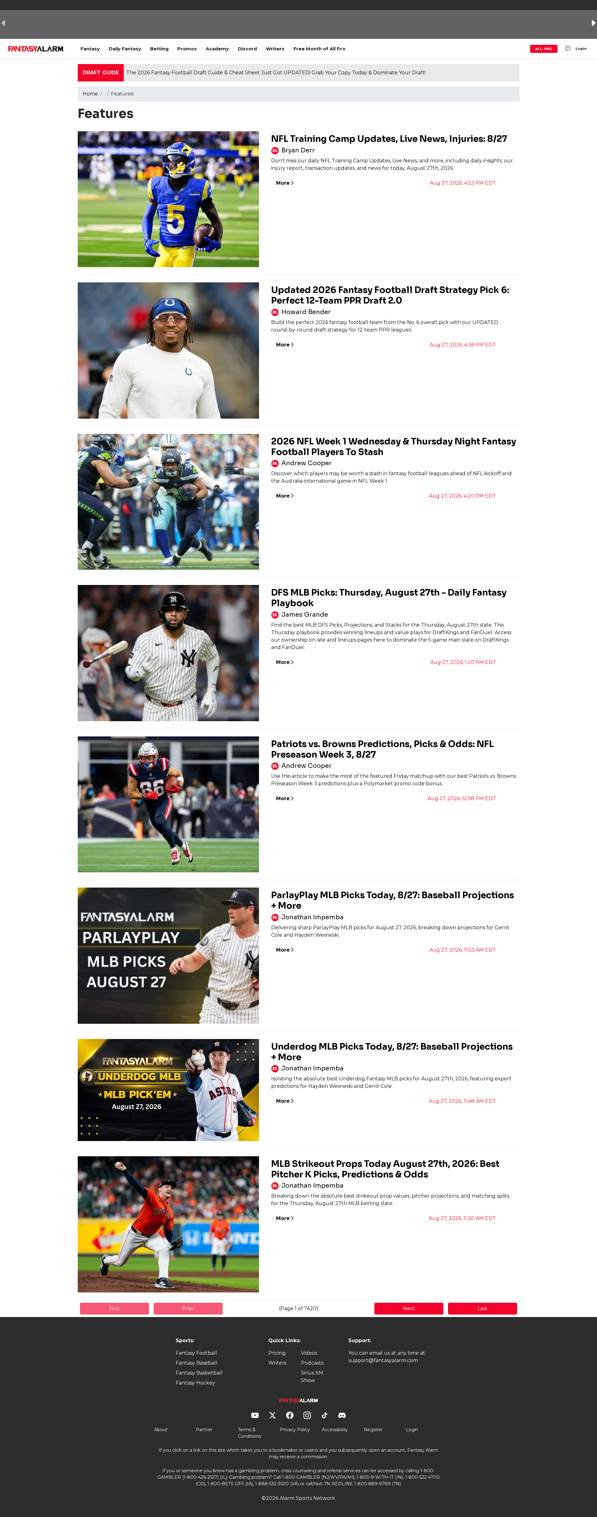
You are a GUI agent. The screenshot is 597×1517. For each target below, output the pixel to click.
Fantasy (90, 49)
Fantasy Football (196, 1353)
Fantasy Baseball (196, 1363)
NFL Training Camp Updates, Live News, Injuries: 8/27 (389, 138)
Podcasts (312, 1363)
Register (373, 1429)
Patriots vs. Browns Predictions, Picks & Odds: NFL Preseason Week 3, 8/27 (382, 749)
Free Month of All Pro (319, 49)
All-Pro (544, 49)
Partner (204, 1429)
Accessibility (335, 1429)
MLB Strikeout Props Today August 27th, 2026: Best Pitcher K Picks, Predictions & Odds (385, 1169)
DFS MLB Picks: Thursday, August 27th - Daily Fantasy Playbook (389, 598)
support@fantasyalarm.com (383, 1360)
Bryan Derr (298, 150)
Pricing (277, 1353)
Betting (159, 49)
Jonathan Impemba (312, 917)
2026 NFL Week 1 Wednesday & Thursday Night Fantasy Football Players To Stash (393, 446)
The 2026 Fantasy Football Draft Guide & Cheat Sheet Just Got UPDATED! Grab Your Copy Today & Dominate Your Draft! (276, 73)
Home (90, 94)
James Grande (304, 615)
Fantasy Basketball (199, 1373)
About (161, 1429)
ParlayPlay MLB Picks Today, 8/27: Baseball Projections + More (392, 900)
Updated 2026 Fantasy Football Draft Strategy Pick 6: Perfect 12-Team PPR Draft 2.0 (390, 295)
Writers (275, 49)
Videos (309, 1353)
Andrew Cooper (306, 463)
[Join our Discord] (567, 49)
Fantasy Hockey (195, 1383)
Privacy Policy (295, 1429)
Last (483, 1308)
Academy (217, 49)
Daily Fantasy (125, 49)
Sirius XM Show (312, 1376)
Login (581, 48)
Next (409, 1308)
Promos (187, 49)
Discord (247, 49)
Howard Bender (306, 312)
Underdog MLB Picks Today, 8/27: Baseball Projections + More (392, 1052)
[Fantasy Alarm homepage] (35, 48)
